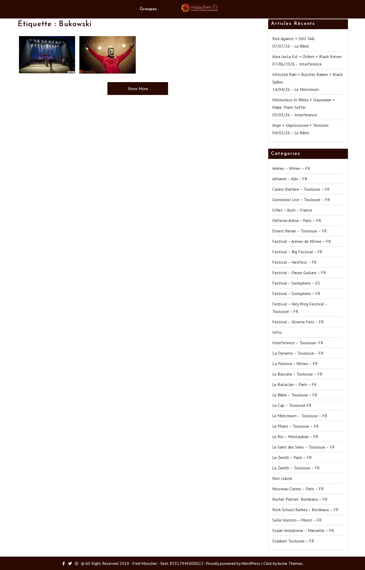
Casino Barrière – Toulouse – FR (301, 189)
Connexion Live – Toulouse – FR (301, 199)
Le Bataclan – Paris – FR (294, 384)
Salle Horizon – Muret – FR (297, 520)
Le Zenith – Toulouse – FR (296, 467)
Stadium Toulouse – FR (293, 541)
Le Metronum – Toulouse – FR (299, 415)
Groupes (148, 9)
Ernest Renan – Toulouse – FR (299, 231)
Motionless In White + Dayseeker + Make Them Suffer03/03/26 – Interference (303, 107)
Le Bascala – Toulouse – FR (297, 374)
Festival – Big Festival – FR (297, 251)
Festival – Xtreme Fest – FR (298, 321)
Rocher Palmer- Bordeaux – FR (300, 499)
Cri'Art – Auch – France (292, 210)
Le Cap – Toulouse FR (292, 405)
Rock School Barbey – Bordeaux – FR (305, 509)
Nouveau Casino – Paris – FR (298, 488)
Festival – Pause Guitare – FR (299, 272)
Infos (277, 332)
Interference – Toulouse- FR (297, 342)
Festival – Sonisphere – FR (296, 293)
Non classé (282, 478)
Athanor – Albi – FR (289, 178)
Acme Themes (290, 563)
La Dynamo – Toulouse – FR (298, 353)
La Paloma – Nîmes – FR (295, 363)
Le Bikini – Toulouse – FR (294, 394)
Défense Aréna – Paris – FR (296, 220)
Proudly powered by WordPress (233, 563)
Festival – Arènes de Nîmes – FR (301, 241)
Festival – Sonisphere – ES (296, 283)
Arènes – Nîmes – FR (291, 168)
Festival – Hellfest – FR (294, 262)
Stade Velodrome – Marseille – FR (303, 530)
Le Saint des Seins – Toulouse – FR (303, 447)
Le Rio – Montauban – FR (295, 436)
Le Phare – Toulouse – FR (295, 426)
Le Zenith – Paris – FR (292, 457)
